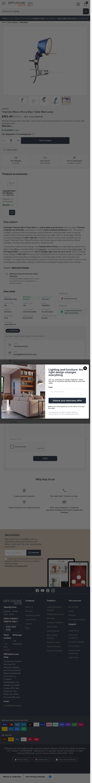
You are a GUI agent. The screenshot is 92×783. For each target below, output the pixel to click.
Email (51, 387)
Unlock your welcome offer (67, 400)
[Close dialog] (85, 368)
